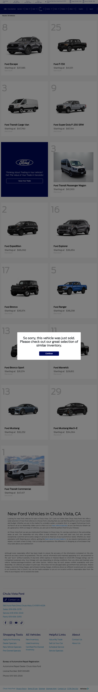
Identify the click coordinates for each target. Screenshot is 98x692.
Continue (49, 354)
